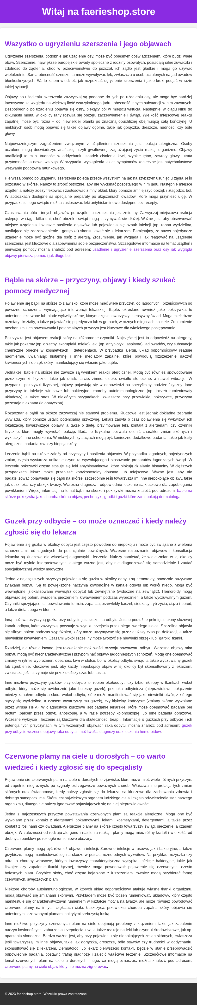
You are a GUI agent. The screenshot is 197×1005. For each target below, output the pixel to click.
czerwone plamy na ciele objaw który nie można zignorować (56, 966)
